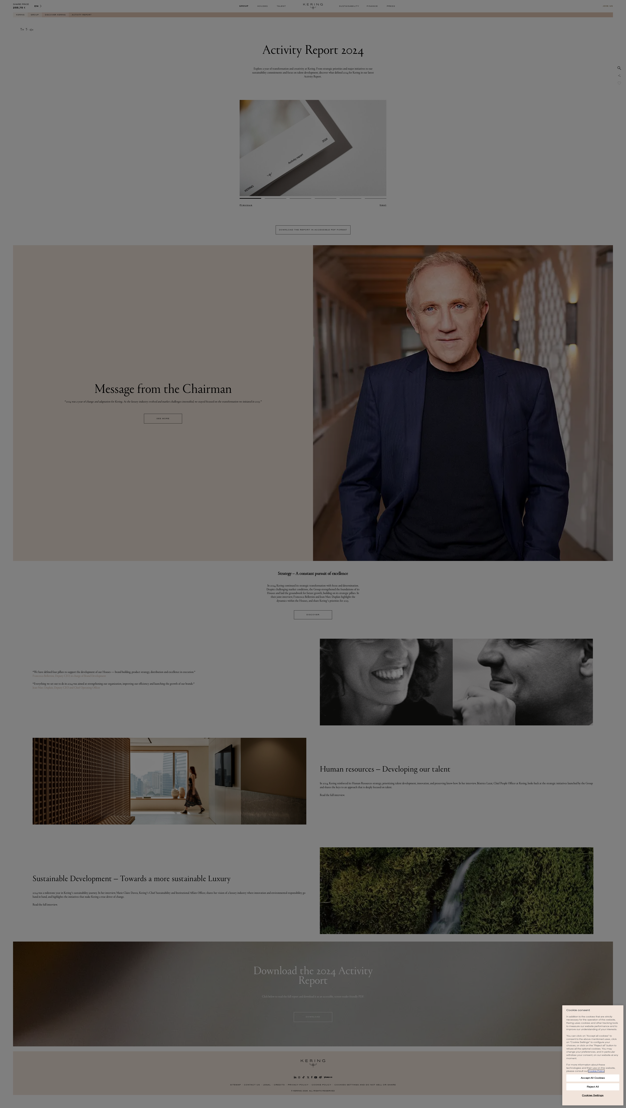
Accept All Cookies (593, 1078)
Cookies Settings (593, 1095)
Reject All (593, 1087)
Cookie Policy (596, 1071)
